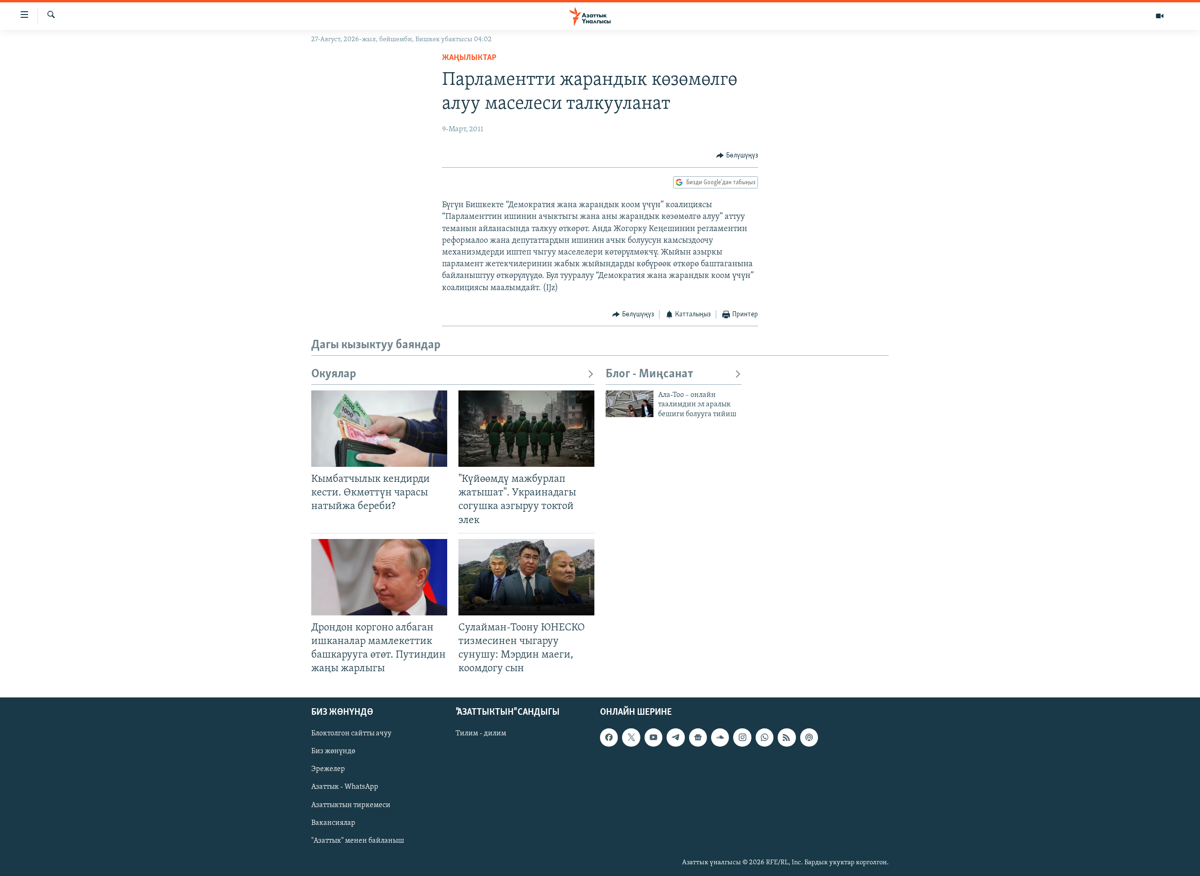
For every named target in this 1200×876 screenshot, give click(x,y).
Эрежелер (328, 769)
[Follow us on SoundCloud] (720, 738)
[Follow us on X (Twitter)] (631, 738)
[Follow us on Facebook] (609, 738)
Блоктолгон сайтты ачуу (351, 734)
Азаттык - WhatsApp (344, 787)
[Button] (737, 156)
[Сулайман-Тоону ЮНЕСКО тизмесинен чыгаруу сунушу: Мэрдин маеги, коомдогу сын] (526, 577)
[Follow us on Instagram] (742, 738)
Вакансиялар (333, 823)
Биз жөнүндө (333, 752)
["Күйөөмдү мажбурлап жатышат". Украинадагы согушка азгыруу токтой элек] (526, 428)
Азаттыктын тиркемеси (350, 805)
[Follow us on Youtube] (653, 738)
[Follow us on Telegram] (675, 738)
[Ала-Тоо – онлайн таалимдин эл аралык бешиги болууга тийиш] (629, 403)
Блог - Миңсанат (649, 374)
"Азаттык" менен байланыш (357, 841)
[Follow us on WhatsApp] (764, 738)
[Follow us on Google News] (698, 738)
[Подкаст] (809, 738)
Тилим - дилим (481, 734)
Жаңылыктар (469, 58)
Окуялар (333, 374)
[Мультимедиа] (1160, 15)
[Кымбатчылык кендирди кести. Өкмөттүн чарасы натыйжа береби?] (379, 428)
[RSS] (786, 738)
